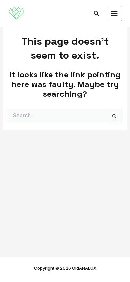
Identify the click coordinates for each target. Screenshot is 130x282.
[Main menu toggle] (114, 13)
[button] (97, 13)
